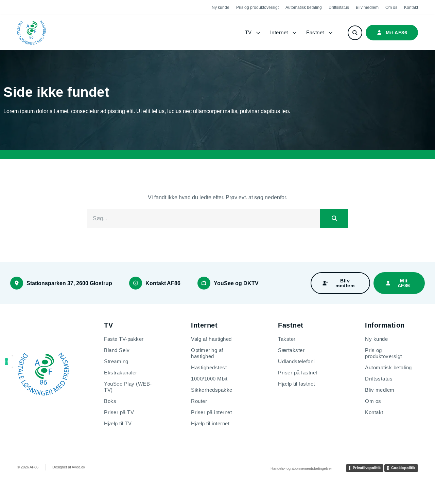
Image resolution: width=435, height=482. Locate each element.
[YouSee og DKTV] (203, 283)
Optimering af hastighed (207, 353)
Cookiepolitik (403, 467)
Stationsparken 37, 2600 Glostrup (69, 283)
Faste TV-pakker (124, 339)
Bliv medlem (367, 7)
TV (248, 32)
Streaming (116, 361)
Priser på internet (211, 412)
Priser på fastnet (297, 372)
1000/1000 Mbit (209, 379)
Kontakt (411, 7)
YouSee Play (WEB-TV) (128, 387)
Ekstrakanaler (120, 372)
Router (199, 401)
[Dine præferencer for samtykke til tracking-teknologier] (6, 361)
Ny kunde (220, 7)
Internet (279, 32)
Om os (391, 7)
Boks (110, 401)
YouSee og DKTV (236, 283)
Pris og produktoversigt (257, 7)
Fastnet (315, 32)
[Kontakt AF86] (135, 283)
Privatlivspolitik (367, 467)
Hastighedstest (209, 367)
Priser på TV (119, 412)
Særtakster (291, 350)
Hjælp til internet (210, 423)
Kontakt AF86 (162, 283)
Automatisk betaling (303, 7)
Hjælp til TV (118, 423)
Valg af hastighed (211, 339)
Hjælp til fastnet (296, 384)
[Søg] (334, 218)
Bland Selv (116, 350)
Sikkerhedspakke (211, 390)
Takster (287, 339)
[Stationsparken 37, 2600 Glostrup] (16, 283)
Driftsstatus (339, 7)
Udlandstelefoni (296, 361)
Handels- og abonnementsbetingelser (301, 468)
